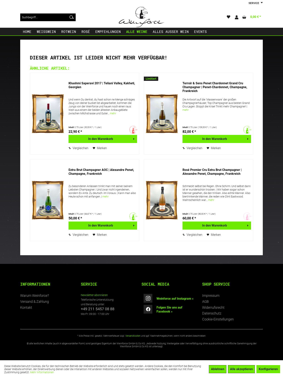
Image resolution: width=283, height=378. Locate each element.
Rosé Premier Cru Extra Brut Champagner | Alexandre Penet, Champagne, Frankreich (212, 172)
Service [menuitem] (254, 3)
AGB (205, 301)
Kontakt (26, 307)
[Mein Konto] (236, 17)
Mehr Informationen (42, 372)
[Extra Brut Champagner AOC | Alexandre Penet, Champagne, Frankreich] (48, 200)
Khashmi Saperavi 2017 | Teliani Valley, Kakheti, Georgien (102, 85)
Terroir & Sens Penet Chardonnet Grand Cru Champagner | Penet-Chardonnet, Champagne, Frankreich (215, 87)
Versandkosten (133, 336)
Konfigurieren (268, 369)
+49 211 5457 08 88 (97, 309)
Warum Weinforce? (34, 296)
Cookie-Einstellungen (218, 319)
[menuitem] (48, 17)
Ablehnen (217, 369)
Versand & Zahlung (34, 301)
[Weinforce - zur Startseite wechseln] (141, 17)
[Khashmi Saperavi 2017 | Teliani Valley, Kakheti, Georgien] (48, 114)
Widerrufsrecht (213, 307)
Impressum (210, 296)
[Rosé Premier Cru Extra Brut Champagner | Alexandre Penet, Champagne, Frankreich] (162, 200)
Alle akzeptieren (241, 369)
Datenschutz (211, 313)
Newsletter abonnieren (94, 295)
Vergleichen (80, 148)
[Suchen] (72, 17)
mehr (113, 113)
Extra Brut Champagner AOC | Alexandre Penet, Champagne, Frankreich (101, 172)
